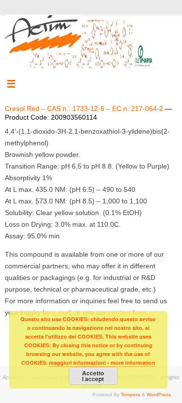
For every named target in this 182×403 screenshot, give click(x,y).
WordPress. (159, 394)
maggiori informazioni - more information (102, 362)
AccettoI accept (93, 376)
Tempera (130, 394)
